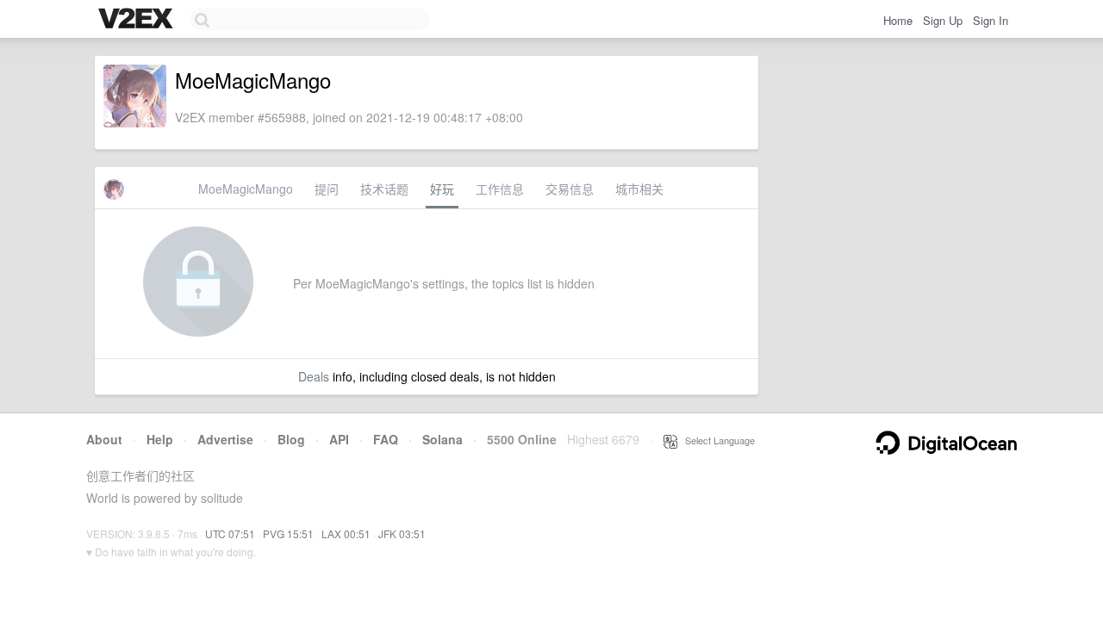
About (104, 439)
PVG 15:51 (288, 533)
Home (898, 20)
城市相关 (639, 188)
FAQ (385, 439)
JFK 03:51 (402, 533)
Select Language (716, 440)
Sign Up (943, 20)
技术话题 (384, 188)
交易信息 (569, 188)
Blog (291, 439)
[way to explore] (138, 19)
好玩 (442, 188)
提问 (327, 188)
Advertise (225, 439)
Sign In (990, 20)
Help (159, 439)
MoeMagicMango (245, 188)
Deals (313, 376)
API (339, 439)
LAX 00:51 (346, 533)
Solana (442, 439)
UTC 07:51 (230, 533)
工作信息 (500, 188)
